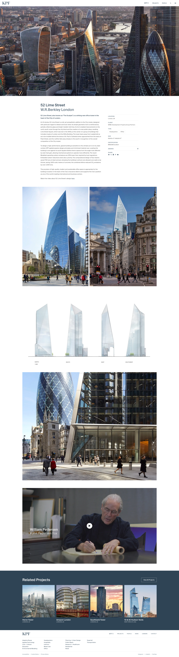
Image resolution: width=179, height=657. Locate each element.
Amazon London (63, 620)
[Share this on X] (111, 154)
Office (122, 132)
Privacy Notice (45, 654)
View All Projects (148, 580)
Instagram (140, 654)
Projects (120, 634)
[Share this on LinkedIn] (113, 154)
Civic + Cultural (26, 644)
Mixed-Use (47, 647)
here (72, 178)
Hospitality (47, 642)
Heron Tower (27, 620)
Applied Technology (28, 642)
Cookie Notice (35, 654)
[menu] (175, 3)
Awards (111, 149)
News (136, 634)
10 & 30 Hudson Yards (133, 620)
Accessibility (25, 654)
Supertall (89, 640)
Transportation (91, 642)
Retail (67, 649)
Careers (144, 634)
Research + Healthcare (72, 644)
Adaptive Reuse (27, 640)
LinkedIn (148, 654)
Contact (154, 634)
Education (25, 647)
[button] (89, 526)
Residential (68, 647)
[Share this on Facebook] (109, 154)
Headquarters (113, 132)
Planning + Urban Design (73, 640)
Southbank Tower (97, 620)
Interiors (46, 644)
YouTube (154, 654)
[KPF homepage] (6, 3)
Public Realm (69, 642)
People (129, 634)
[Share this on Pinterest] (115, 154)
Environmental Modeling (29, 649)
